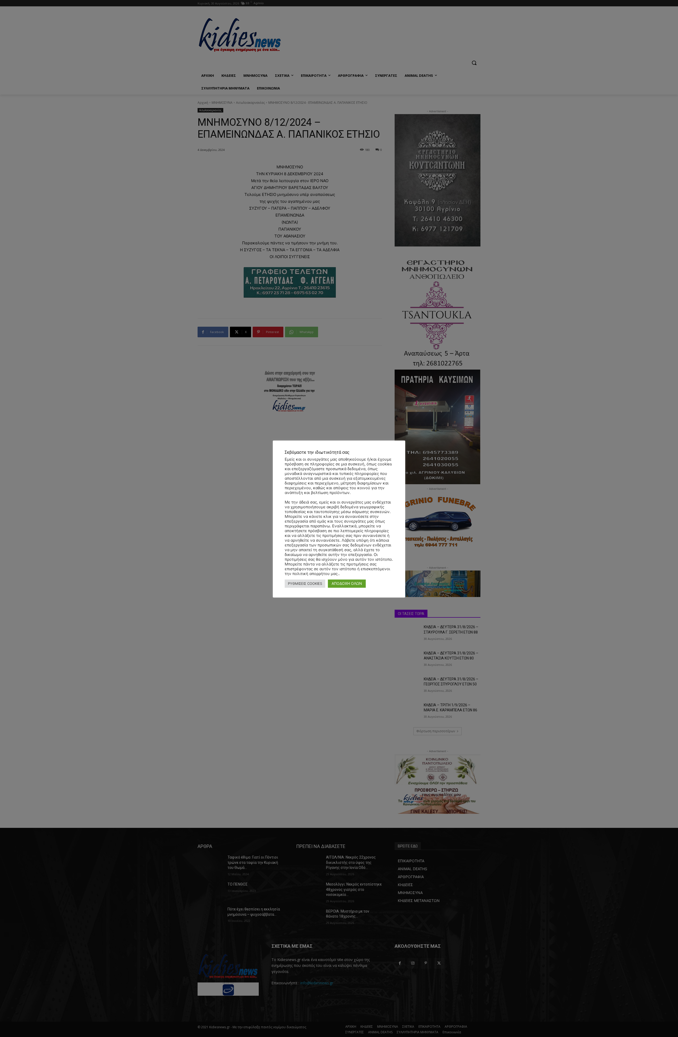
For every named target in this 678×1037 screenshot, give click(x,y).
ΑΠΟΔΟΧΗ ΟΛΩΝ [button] (347, 583)
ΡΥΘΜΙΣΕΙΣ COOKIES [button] (305, 583)
